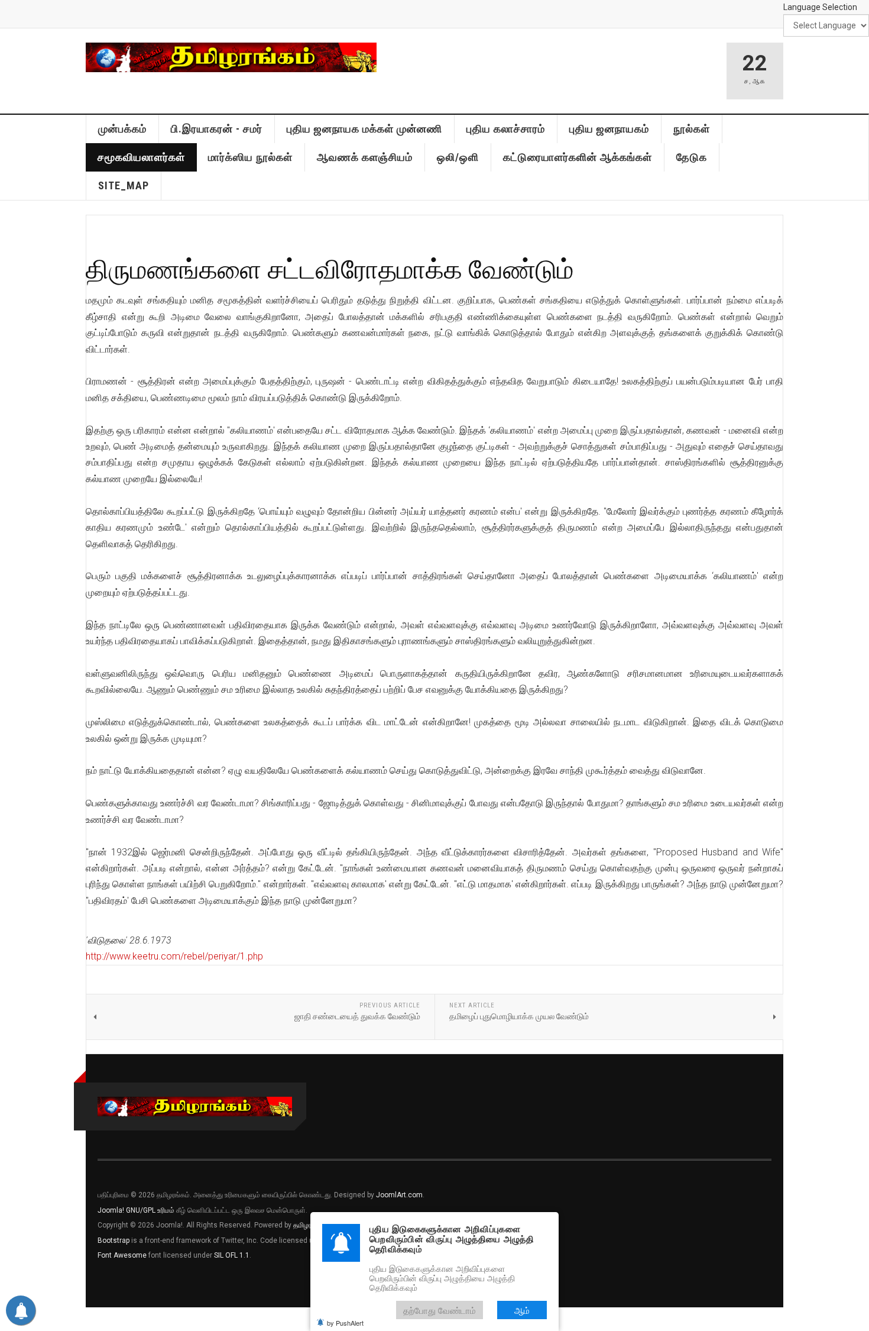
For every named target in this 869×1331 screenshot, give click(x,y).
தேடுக (691, 157)
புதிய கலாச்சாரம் (505, 128)
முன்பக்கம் (122, 128)
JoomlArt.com (399, 1195)
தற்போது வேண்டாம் (439, 1310)
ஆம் (522, 1310)
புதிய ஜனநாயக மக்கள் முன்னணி (364, 128)
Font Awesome (122, 1255)
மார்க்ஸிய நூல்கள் (250, 157)
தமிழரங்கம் (309, 1225)
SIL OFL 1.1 (231, 1255)
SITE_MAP (123, 185)
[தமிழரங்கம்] (231, 57)
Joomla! (111, 1210)
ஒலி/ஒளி (458, 157)
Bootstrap (113, 1240)
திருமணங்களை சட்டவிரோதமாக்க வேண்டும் (330, 268)
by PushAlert (345, 1322)
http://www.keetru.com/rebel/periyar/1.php (174, 956)
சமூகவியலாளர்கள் (141, 157)
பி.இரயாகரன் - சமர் (216, 128)
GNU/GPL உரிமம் (150, 1210)
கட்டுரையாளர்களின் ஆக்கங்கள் (577, 157)
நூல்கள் (691, 128)
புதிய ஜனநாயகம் (609, 128)
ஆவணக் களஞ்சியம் (365, 157)
